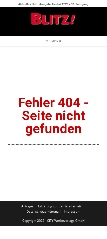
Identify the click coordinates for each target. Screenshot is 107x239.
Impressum (72, 211)
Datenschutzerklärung (42, 211)
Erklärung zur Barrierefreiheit (59, 206)
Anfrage (27, 206)
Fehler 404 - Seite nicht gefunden (53, 115)
